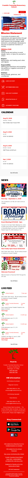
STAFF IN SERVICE (8, 136)
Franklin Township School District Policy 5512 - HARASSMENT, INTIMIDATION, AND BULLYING (14, 459)
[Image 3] (25, 28)
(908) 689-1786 (13, 372)
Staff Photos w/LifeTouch (10, 150)
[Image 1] (21, 28)
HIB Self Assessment (14, 469)
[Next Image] (7, 29)
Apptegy (17, 476)
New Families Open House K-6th (12, 122)
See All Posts (14, 344)
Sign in (22, 12)
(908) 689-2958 (13, 370)
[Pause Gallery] (25, 26)
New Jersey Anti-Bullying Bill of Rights (14, 454)
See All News (14, 281)
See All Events (14, 172)
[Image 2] (23, 28)
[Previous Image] (4, 29)
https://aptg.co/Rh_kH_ (7, 338)
